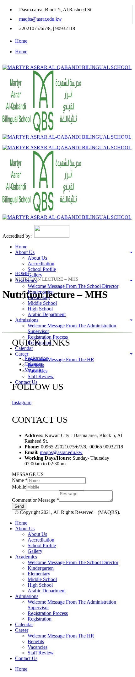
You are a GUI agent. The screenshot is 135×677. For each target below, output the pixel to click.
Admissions (26, 320)
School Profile (42, 269)
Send (19, 506)
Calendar (24, 348)
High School (40, 308)
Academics (26, 556)
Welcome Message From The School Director (73, 286)
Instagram (21, 402)
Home (21, 41)
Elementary (39, 573)
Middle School (42, 303)
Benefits (36, 641)
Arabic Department (47, 314)
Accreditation (41, 263)
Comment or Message (35, 500)
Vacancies (34, 369)
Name (20, 480)
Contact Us (26, 658)
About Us (25, 252)
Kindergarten (41, 568)
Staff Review (41, 376)
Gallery (35, 275)
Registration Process (48, 337)
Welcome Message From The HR (61, 359)
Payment (12, 392)
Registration (36, 358)
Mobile (19, 486)
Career (21, 354)
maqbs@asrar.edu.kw (40, 19)
